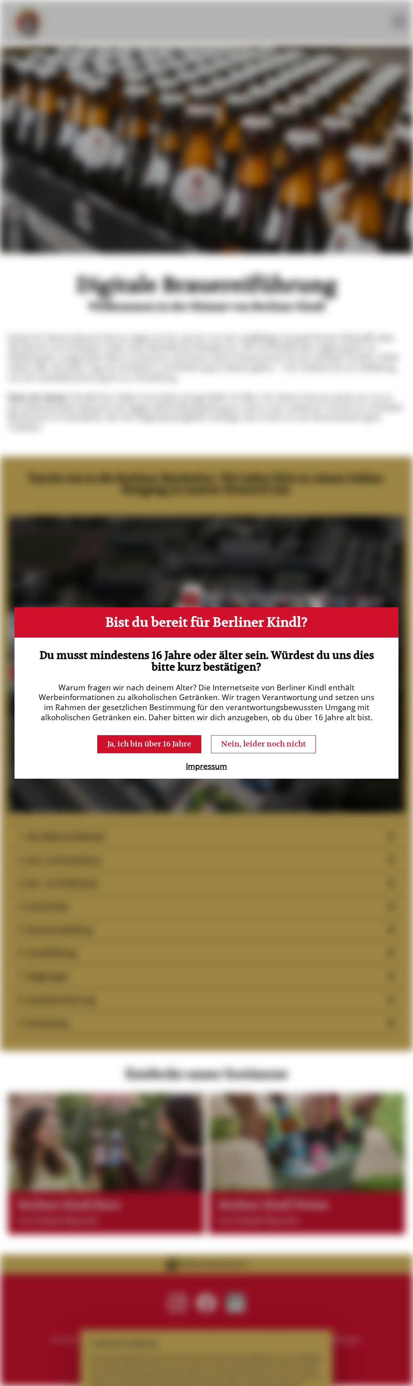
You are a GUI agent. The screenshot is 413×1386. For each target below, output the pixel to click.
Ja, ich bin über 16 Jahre (149, 743)
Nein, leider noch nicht (263, 743)
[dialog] (206, 693)
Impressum (206, 766)
